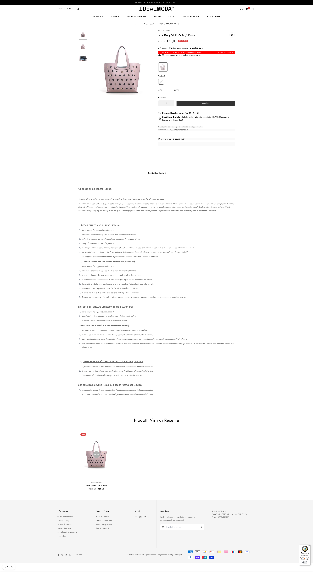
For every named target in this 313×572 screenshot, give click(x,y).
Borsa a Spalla (149, 23)
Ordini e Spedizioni (104, 520)
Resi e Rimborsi (102, 528)
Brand (157, 16)
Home (136, 23)
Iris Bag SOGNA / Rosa (96, 485)
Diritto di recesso (64, 528)
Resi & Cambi (213, 16)
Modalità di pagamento (67, 532)
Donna (97, 16)
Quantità (162, 97)
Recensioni (61, 536)
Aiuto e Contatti (102, 516)
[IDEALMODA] (156, 9)
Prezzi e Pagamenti (104, 524)
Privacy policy (63, 520)
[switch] (304, 562)
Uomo (114, 16)
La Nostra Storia (190, 16)
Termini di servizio (64, 524)
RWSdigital (177, 554)
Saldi (171, 16)
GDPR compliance (65, 516)
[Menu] (309, 546)
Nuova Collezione (136, 16)
